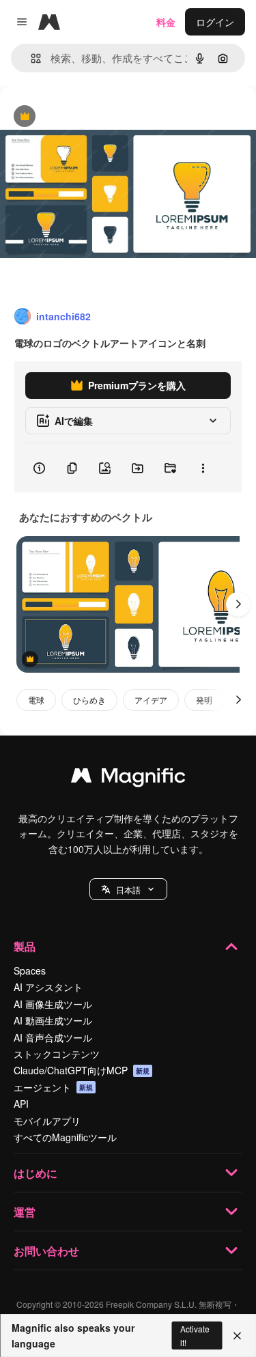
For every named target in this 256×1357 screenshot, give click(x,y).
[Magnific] (128, 778)
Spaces (30, 970)
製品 (24, 946)
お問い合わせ (46, 1251)
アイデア (150, 699)
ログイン (215, 22)
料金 (165, 22)
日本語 (128, 889)
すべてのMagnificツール (65, 1137)
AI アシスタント (48, 987)
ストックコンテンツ (57, 1054)
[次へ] (238, 604)
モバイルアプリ (47, 1121)
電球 (36, 699)
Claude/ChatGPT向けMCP (82, 1070)
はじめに (35, 1173)
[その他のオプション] (202, 467)
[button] (128, 889)
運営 (24, 1212)
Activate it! (195, 1335)
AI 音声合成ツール (53, 1037)
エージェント (53, 1087)
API (21, 1103)
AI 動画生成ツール (53, 1020)
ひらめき (89, 699)
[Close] (237, 1336)
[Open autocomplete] (30, 58)
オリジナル (93, 117)
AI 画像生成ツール (53, 1004)
